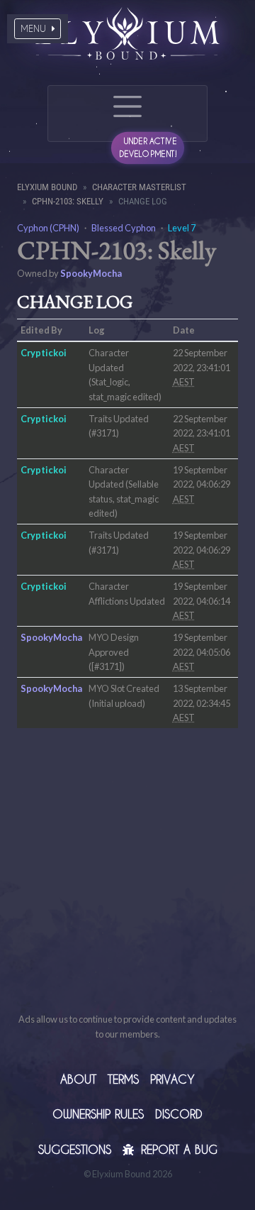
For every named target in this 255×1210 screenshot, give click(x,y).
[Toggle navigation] (127, 113)
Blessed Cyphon (123, 227)
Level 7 (182, 227)
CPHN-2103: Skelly (67, 201)
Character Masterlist (139, 187)
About (78, 1079)
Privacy (172, 1079)
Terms (123, 1079)
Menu (35, 28)
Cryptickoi (44, 352)
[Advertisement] (127, 884)
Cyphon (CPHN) (48, 227)
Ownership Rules (98, 1114)
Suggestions (74, 1149)
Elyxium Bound (47, 187)
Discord (179, 1114)
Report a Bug (177, 1149)
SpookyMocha (91, 273)
